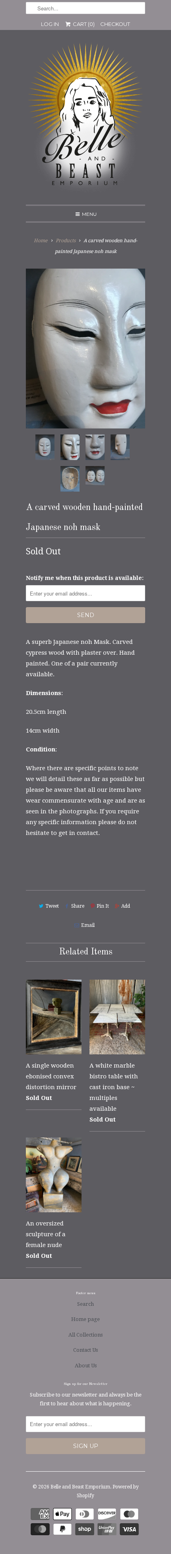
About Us (86, 1366)
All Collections (85, 1335)
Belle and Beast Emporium (80, 1487)
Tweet (52, 906)
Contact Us (85, 1350)
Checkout (115, 24)
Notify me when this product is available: (85, 578)
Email (87, 925)
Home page (85, 1319)
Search (85, 1304)
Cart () (83, 24)
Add (125, 906)
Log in (50, 24)
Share (77, 906)
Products (66, 240)
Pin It (103, 906)
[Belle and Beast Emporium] (85, 120)
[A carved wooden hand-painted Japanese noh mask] (85, 348)
